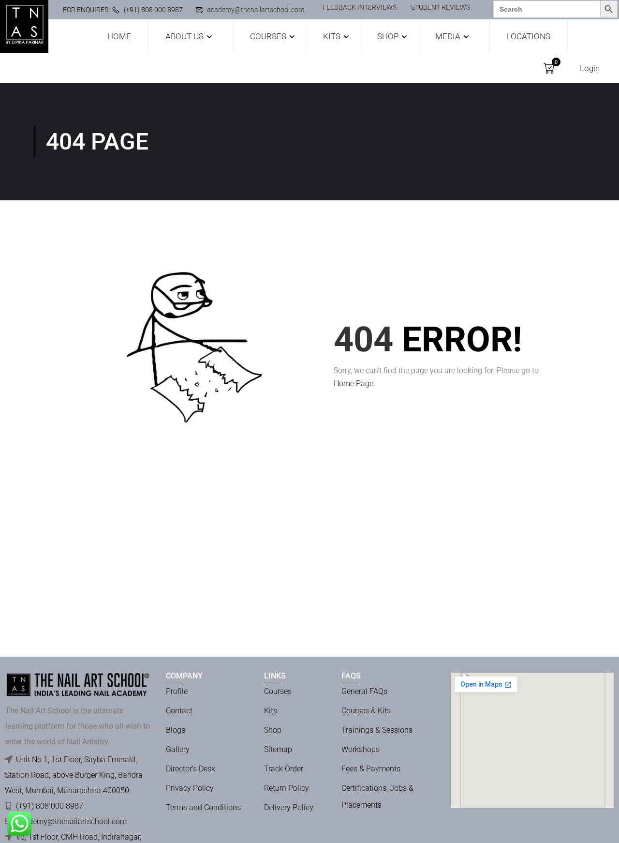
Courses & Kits (366, 710)
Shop (387, 36)
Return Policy (286, 788)
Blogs (175, 730)
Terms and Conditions (203, 807)
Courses (268, 36)
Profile (177, 691)
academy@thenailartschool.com (255, 10)
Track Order (283, 768)
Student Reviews (440, 7)
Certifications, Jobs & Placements (377, 796)
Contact (179, 710)
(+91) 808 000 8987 (153, 10)
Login (590, 68)
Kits (331, 36)
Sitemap (278, 749)
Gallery (178, 749)
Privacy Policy (190, 788)
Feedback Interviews (360, 7)
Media (447, 36)
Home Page (353, 383)
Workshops (360, 749)
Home (119, 36)
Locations (528, 36)
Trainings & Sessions (377, 730)
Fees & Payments (370, 768)
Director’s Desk (190, 768)
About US (184, 36)
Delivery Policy (288, 807)
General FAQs (364, 691)
